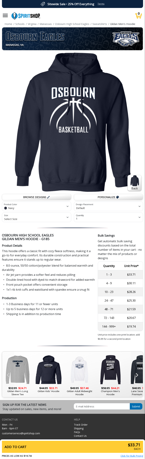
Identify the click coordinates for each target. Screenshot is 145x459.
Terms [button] (101, 3)
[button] (5, 15)
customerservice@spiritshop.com (21, 433)
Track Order (81, 424)
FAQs (77, 432)
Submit (136, 406)
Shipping (78, 428)
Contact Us (80, 435)
